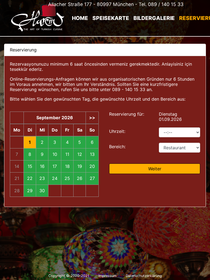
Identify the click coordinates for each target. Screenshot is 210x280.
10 (54, 154)
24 (54, 178)
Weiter (154, 168)
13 (92, 154)
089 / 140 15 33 (165, 4)
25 (67, 178)
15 (30, 166)
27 (92, 178)
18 (67, 166)
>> (92, 117)
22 (30, 178)
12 (79, 154)
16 (42, 166)
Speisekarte (110, 18)
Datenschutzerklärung (144, 276)
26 (79, 178)
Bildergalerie (154, 18)
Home (80, 18)
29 (30, 190)
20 (92, 166)
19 (79, 166)
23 (42, 178)
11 (67, 154)
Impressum (107, 276)
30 (42, 190)
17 (54, 166)
